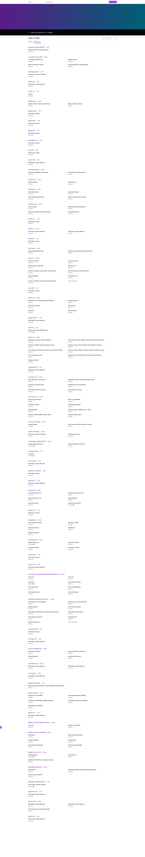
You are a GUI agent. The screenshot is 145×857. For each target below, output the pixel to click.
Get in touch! (113, 2)
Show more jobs (72, 281)
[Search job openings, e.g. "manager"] (72, 32)
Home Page (49, 2)
